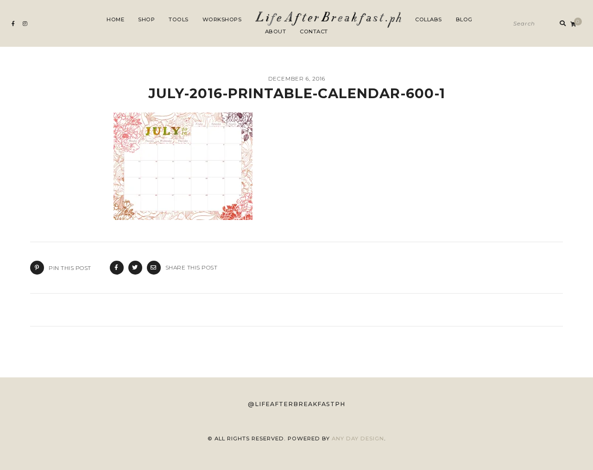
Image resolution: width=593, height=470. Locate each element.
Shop (146, 19)
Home (115, 19)
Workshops (222, 19)
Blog (464, 19)
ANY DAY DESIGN (358, 438)
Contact (314, 31)
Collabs (428, 19)
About (275, 31)
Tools (179, 19)
